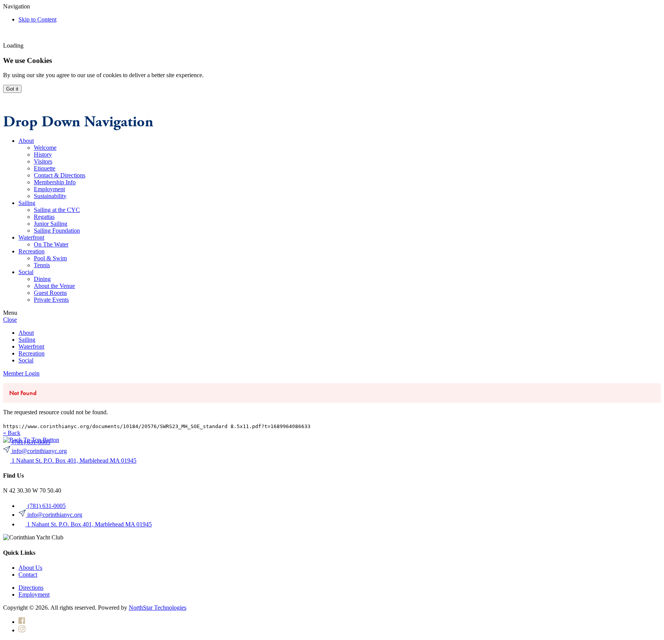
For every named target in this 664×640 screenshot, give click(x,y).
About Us (30, 567)
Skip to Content (37, 19)
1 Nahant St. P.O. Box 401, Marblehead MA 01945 (74, 460)
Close (10, 319)
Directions (30, 587)
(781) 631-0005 (31, 442)
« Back (11, 433)
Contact (27, 574)
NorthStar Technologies (157, 607)
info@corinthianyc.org (39, 451)
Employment (34, 594)
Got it (12, 89)
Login (21, 373)
